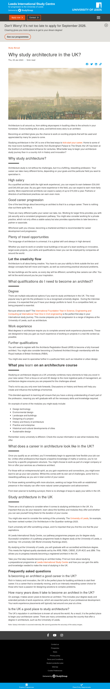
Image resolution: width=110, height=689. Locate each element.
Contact (32, 17)
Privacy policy (55, 655)
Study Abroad (14, 47)
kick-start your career (72, 142)
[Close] (105, 24)
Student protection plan (55, 663)
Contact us (55, 644)
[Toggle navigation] (97, 17)
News (55, 652)
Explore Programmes (26, 687)
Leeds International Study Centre (52, 562)
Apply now (16, 17)
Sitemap (55, 667)
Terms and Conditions (55, 659)
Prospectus (55, 648)
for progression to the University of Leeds (31, 5)
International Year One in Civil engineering (42, 313)
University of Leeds (79, 518)
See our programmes (17, 36)
